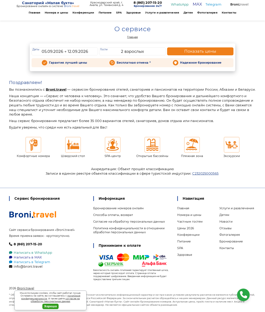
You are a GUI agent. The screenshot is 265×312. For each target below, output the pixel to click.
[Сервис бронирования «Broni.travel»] (239, 4)
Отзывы (225, 228)
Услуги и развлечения (162, 12)
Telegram (213, 4)
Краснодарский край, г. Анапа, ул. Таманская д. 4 (106, 3)
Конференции (83, 12)
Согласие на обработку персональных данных (129, 221)
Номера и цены (56, 12)
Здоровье (133, 12)
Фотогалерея (207, 12)
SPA (119, 12)
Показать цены (200, 51)
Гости (104, 49)
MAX (197, 4)
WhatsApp (180, 4)
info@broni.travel (28, 267)
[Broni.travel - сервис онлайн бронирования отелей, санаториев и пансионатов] (32, 214)
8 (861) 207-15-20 (148, 3)
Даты (35, 49)
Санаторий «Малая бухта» (48, 3)
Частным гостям (190, 221)
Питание (105, 12)
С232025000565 (205, 174)
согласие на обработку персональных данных (55, 300)
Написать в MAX (28, 257)
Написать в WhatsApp (33, 253)
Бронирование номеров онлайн (118, 208)
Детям (188, 12)
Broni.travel (56, 90)
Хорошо (50, 306)
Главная (34, 12)
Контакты (229, 12)
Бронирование (231, 241)
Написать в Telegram (32, 262)
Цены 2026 (185, 228)
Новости (226, 221)
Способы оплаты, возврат (113, 215)
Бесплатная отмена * (134, 62)
